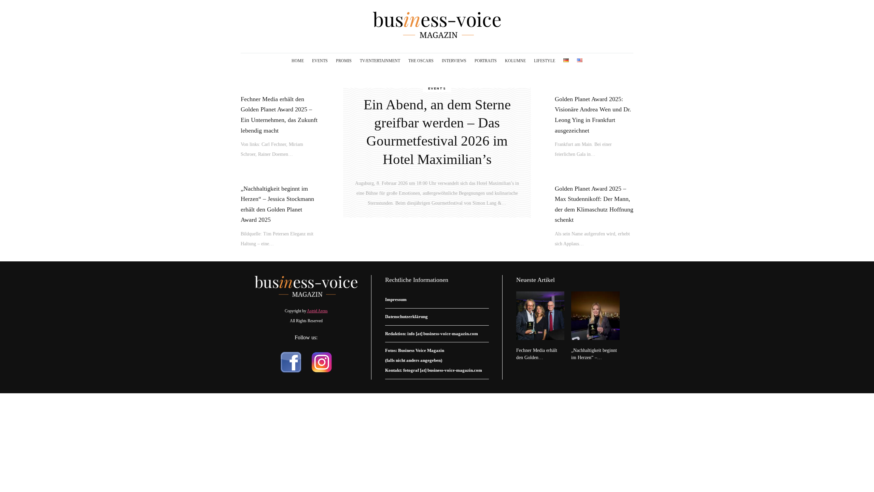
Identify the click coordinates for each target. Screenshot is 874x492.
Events (437, 88)
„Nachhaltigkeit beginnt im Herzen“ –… (594, 354)
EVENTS (320, 60)
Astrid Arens (317, 311)
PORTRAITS (486, 60)
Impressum (396, 299)
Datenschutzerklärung (406, 316)
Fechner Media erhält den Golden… (536, 354)
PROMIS (344, 60)
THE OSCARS (421, 60)
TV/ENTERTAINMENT (380, 60)
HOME (298, 60)
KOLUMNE (515, 60)
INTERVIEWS (454, 60)
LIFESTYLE (544, 60)
